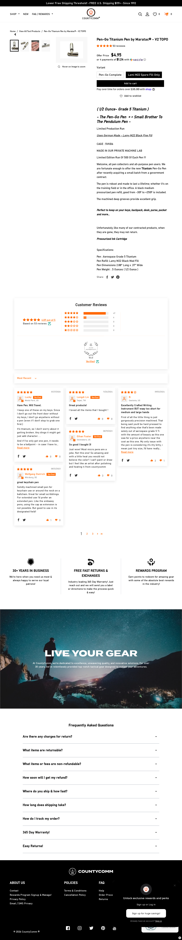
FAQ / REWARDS (41, 14)
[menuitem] (14, 46)
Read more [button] (23, 448)
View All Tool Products (29, 31)
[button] (105, 46)
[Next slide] (45, 44)
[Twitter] (91, 928)
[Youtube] (114, 928)
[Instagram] (80, 928)
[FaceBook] (68, 928)
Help (101, 891)
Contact (14, 891)
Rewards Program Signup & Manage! (31, 895)
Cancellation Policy (75, 895)
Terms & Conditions (75, 891)
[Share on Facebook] (107, 277)
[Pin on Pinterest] (117, 277)
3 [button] (92, 534)
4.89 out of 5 (48, 320)
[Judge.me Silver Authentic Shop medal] (91, 349)
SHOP (13, 14)
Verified (90, 361)
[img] (24, 392)
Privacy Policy (18, 899)
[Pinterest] (103, 928)
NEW (25, 14)
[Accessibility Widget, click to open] (180, 938)
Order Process (107, 895)
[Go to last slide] (14, 34)
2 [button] (87, 534)
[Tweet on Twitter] (112, 277)
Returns (103, 899)
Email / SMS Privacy (21, 903)
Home (12, 31)
